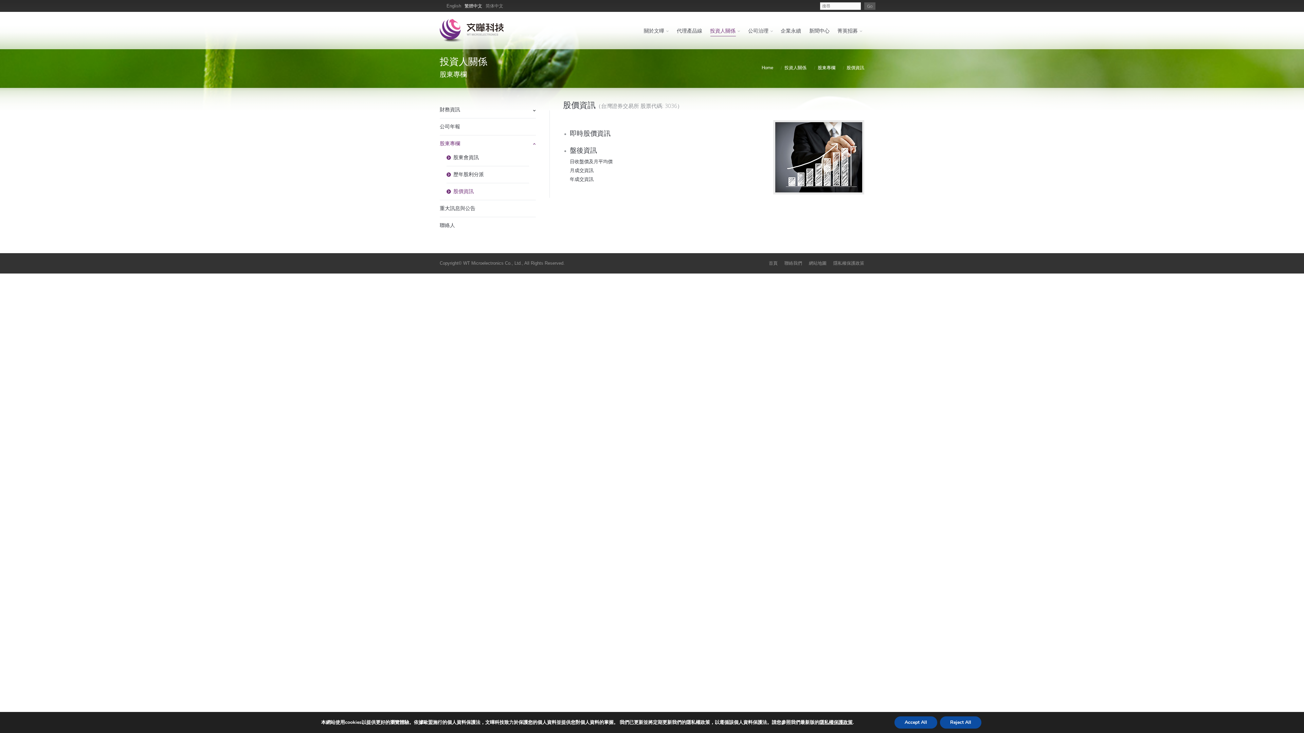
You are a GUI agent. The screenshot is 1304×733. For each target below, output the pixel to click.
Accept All (916, 722)
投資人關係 (795, 67)
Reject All (960, 722)
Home (767, 67)
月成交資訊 (582, 170)
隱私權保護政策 (836, 722)
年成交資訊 (582, 179)
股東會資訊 (466, 157)
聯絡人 (447, 225)
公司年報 (450, 126)
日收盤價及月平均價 (591, 161)
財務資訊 (450, 109)
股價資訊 (463, 191)
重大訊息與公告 (457, 208)
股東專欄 (826, 67)
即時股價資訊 (590, 133)
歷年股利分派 (468, 174)
